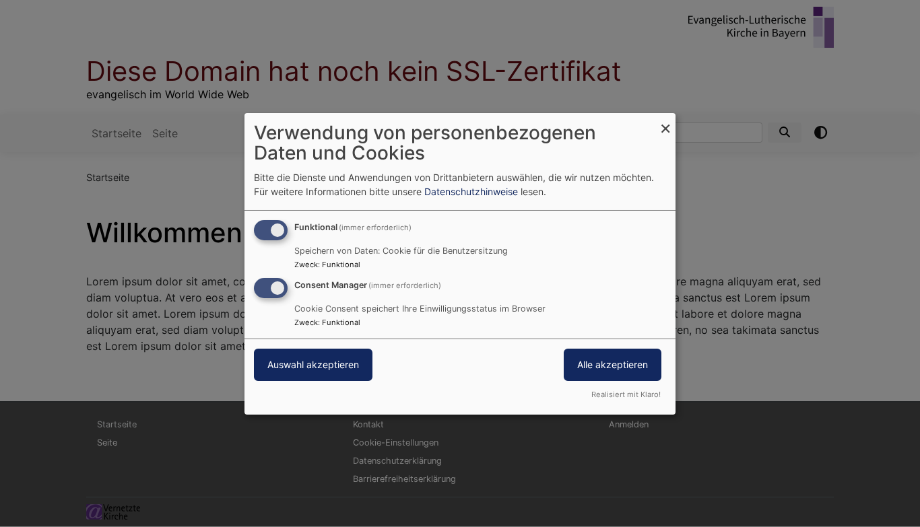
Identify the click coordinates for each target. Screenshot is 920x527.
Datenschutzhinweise (471, 191)
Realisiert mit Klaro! (626, 394)
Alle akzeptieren (612, 364)
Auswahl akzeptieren (313, 364)
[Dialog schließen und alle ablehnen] (665, 120)
